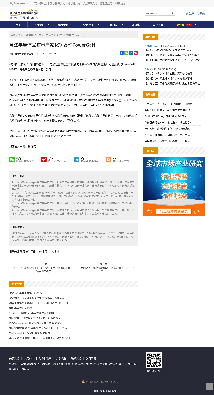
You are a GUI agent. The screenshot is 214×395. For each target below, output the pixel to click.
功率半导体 (43, 251)
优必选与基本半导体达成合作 (25, 293)
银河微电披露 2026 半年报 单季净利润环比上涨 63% (38, 328)
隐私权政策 (45, 358)
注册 (191, 13)
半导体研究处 (40, 3)
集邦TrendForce (19, 3)
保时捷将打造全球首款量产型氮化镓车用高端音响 (36, 298)
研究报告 (113, 24)
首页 (18, 24)
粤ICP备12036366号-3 (106, 391)
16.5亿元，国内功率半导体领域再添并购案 (32, 313)
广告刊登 (61, 358)
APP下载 (158, 24)
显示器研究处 (57, 3)
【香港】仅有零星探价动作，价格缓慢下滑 (168, 78)
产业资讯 (39, 24)
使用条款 (29, 358)
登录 (202, 13)
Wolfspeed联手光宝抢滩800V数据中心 (30, 333)
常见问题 (91, 358)
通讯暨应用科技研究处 (112, 3)
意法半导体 (29, 251)
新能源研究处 (89, 3)
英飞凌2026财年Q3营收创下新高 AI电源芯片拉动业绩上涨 (41, 338)
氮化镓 (55, 251)
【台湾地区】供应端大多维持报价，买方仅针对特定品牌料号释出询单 (174, 60)
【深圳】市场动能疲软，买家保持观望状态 (168, 50)
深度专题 (63, 24)
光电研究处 (73, 3)
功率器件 (31, 35)
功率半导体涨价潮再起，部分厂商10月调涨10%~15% (38, 303)
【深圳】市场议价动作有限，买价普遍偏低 (168, 73)
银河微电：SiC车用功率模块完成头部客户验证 (35, 318)
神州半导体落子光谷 (20, 308)
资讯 (20, 35)
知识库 (136, 24)
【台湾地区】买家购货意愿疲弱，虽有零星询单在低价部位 (174, 83)
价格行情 (88, 24)
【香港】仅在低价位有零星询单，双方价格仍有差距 (173, 55)
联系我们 (76, 358)
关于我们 (14, 358)
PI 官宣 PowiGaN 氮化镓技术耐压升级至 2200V (35, 323)
